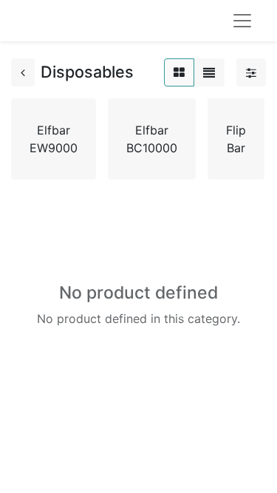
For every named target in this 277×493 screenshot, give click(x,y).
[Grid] (179, 72)
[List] (209, 72)
